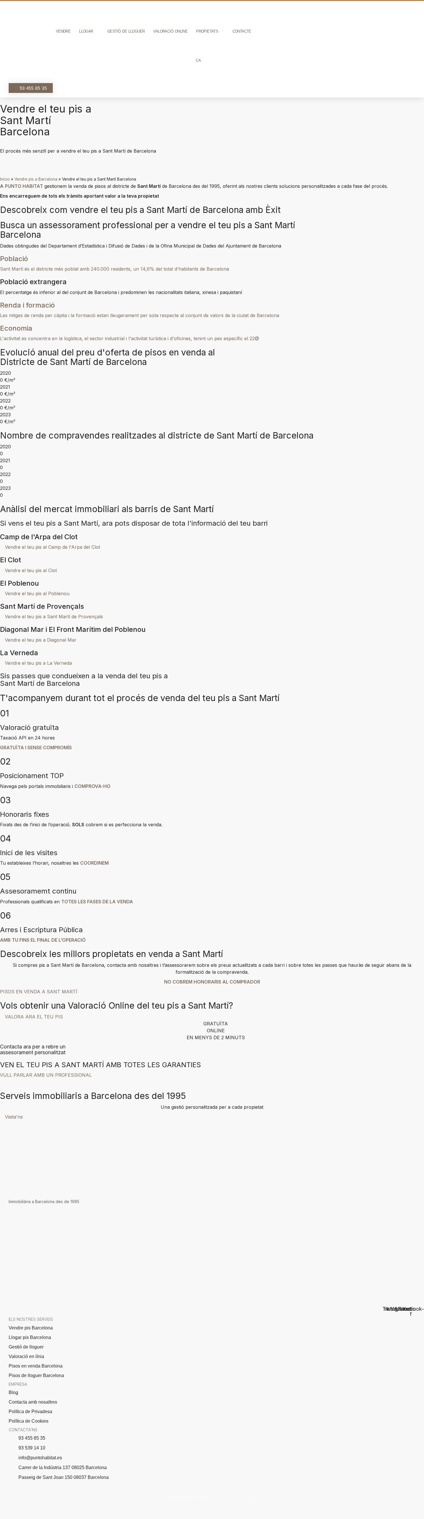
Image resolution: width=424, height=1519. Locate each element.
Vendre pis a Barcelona (35, 179)
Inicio (5, 179)
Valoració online (170, 31)
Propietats (207, 31)
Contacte (241, 31)
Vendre (63, 31)
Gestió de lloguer (126, 31)
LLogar (86, 31)
